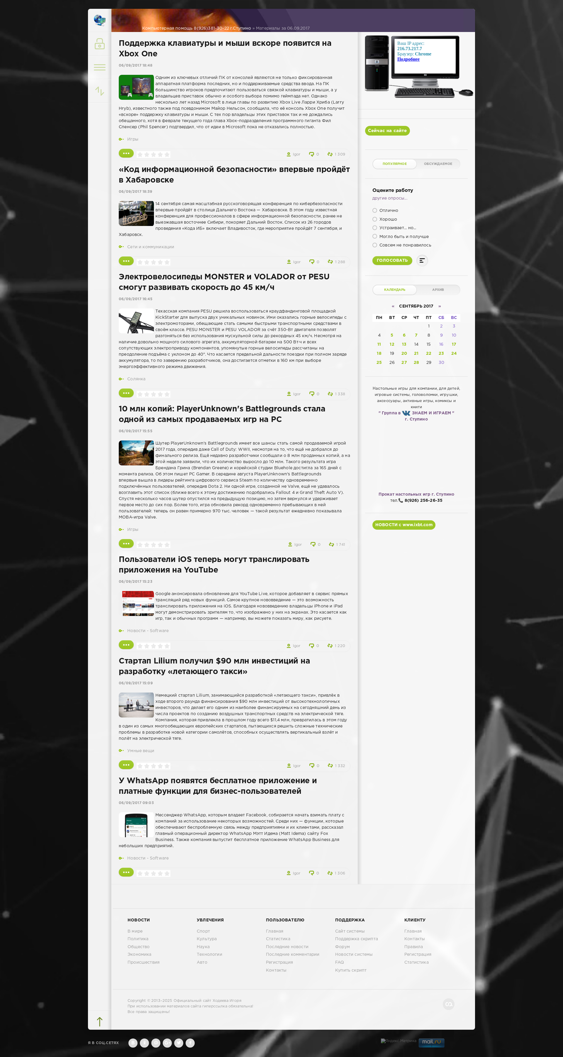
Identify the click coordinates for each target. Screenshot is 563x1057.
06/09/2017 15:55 (135, 431)
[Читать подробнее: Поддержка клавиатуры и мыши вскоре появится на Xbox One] (126, 153)
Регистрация (279, 962)
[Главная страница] (99, 20)
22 (428, 353)
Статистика (278, 939)
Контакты (276, 970)
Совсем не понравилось (404, 245)
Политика (138, 939)
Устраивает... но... (397, 228)
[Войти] (99, 44)
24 (454, 353)
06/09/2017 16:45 (135, 299)
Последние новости (287, 947)
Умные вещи (140, 751)
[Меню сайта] (99, 67)
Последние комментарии (293, 954)
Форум (342, 947)
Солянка (136, 379)
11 (379, 344)
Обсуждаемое (438, 164)
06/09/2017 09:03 (136, 803)
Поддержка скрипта (356, 939)
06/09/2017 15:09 (136, 683)
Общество (139, 947)
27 (404, 362)
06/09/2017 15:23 (135, 581)
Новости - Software (148, 631)
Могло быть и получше (403, 237)
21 (416, 353)
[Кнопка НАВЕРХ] (99, 1022)
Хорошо (387, 219)
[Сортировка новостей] (99, 91)
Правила (413, 947)
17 (454, 344)
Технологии (209, 954)
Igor (297, 154)
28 (416, 362)
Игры (132, 139)
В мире (135, 931)
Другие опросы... (389, 198)
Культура (207, 939)
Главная (274, 931)
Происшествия (144, 962)
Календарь (395, 289)
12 (392, 344)
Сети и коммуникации (150, 247)
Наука (203, 947)
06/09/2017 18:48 (135, 65)
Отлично (388, 210)
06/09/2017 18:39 (135, 191)
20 (404, 353)
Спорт (203, 931)
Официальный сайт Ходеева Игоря (207, 1000)
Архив (438, 289)
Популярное (395, 164)
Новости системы (354, 954)
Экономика (140, 954)
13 (404, 344)
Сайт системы (350, 931)
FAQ (339, 962)
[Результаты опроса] (422, 260)
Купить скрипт (351, 970)
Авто (202, 962)
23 (441, 353)
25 (379, 362)
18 (379, 353)
